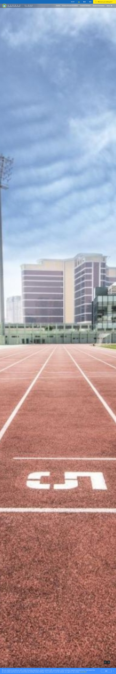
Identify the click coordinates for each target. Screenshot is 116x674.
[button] (105, 662)
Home (58, 5)
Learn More (83, 672)
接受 (106, 671)
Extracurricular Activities (70, 5)
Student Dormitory (98, 5)
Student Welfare (85, 5)
